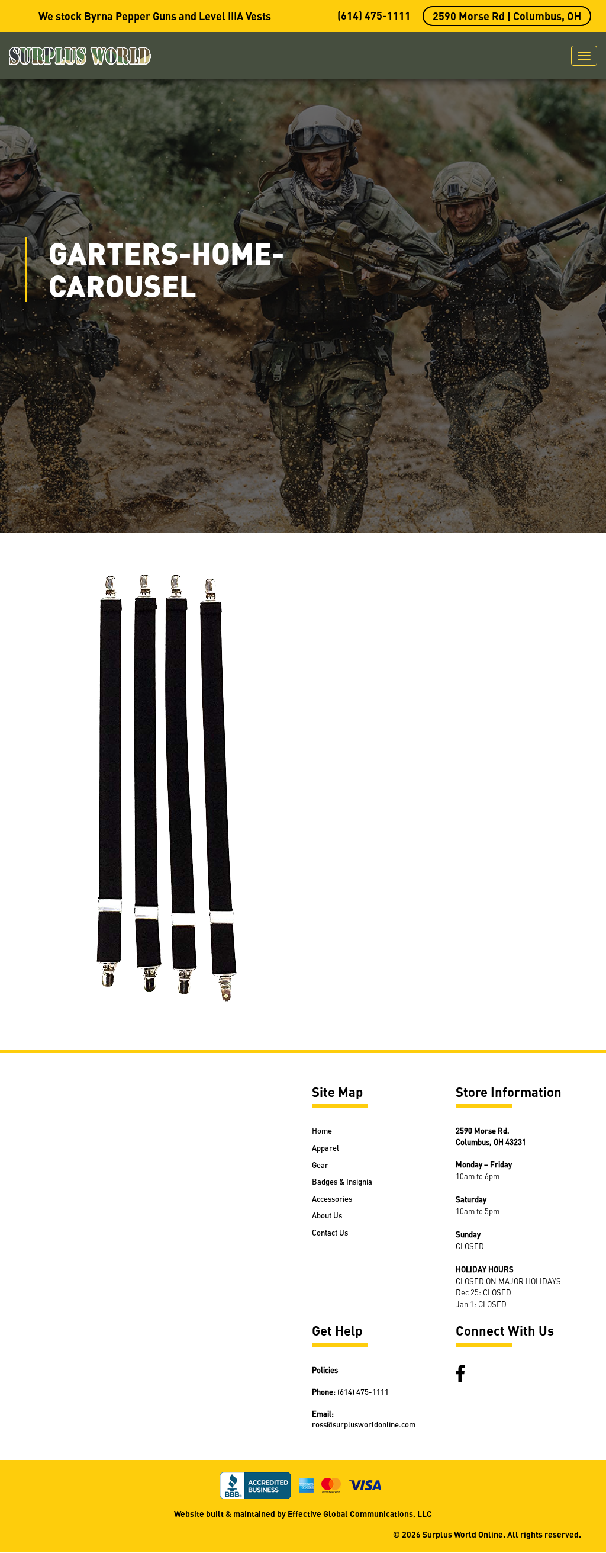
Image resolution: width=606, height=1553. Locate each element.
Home (322, 1130)
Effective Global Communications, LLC (360, 1513)
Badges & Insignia (342, 1181)
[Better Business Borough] (259, 1483)
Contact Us (330, 1232)
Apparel (325, 1148)
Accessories (332, 1198)
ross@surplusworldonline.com (363, 1424)
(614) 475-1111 (374, 15)
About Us (327, 1215)
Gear (320, 1165)
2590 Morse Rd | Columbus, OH (507, 16)
